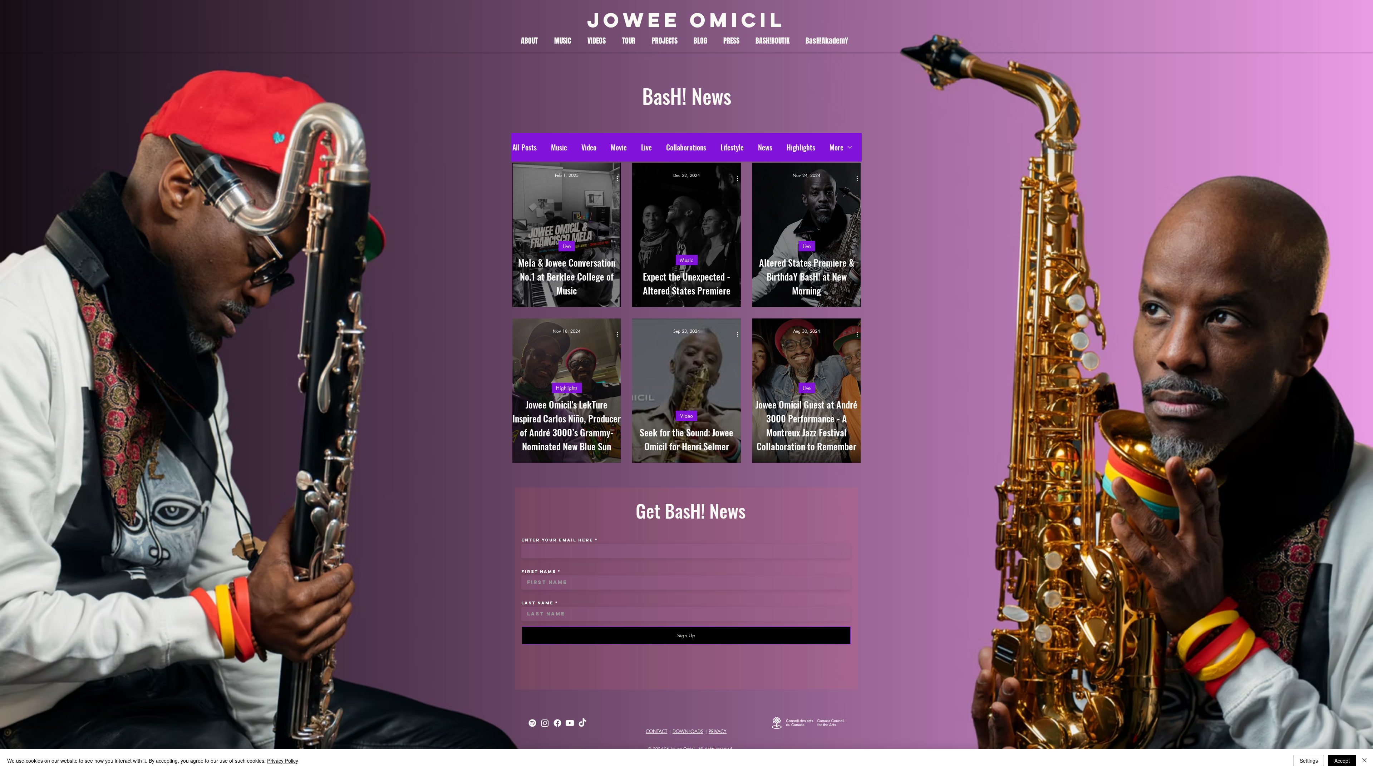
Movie (619, 147)
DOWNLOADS (688, 731)
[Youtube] (570, 723)
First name (538, 571)
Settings (1309, 760)
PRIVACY (718, 731)
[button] (532, 41)
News (765, 147)
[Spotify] (532, 723)
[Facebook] (557, 723)
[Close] (1364, 760)
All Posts (524, 147)
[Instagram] (545, 723)
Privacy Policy (282, 760)
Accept (1342, 760)
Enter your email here (557, 540)
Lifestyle (732, 147)
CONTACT (656, 731)
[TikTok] (582, 723)
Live (646, 147)
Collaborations (686, 147)
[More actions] (619, 178)
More (836, 147)
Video (588, 147)
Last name (537, 603)
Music (559, 147)
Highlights (801, 147)
